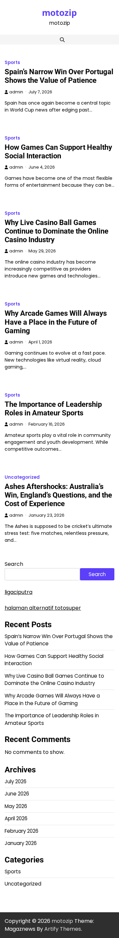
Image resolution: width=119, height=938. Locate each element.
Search (14, 564)
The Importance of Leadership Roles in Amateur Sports (53, 408)
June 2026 (17, 793)
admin (16, 92)
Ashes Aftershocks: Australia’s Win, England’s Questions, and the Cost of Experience (58, 495)
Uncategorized (22, 477)
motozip (59, 12)
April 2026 (16, 818)
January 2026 (21, 843)
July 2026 (15, 781)
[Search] (62, 40)
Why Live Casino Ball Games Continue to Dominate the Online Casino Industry (56, 231)
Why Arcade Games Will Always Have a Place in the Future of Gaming (56, 322)
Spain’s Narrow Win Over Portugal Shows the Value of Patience (59, 76)
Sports (12, 62)
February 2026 (21, 830)
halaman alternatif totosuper (43, 608)
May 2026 (16, 806)
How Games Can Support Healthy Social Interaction (58, 151)
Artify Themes (62, 929)
